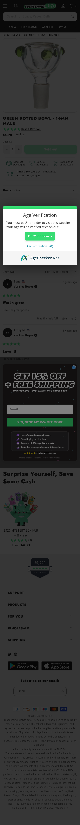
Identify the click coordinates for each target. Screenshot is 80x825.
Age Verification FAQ (40, 246)
